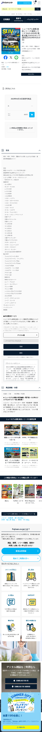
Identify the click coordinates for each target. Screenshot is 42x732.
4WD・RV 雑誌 (28, 14)
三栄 (7, 67)
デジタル (9, 114)
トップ (3, 14)
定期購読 (6, 19)
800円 (26, 114)
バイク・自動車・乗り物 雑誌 (14, 14)
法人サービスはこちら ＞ (10, 563)
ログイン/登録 (24, 3)
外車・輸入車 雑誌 (8, 520)
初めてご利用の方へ (21, 558)
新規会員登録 (21, 551)
